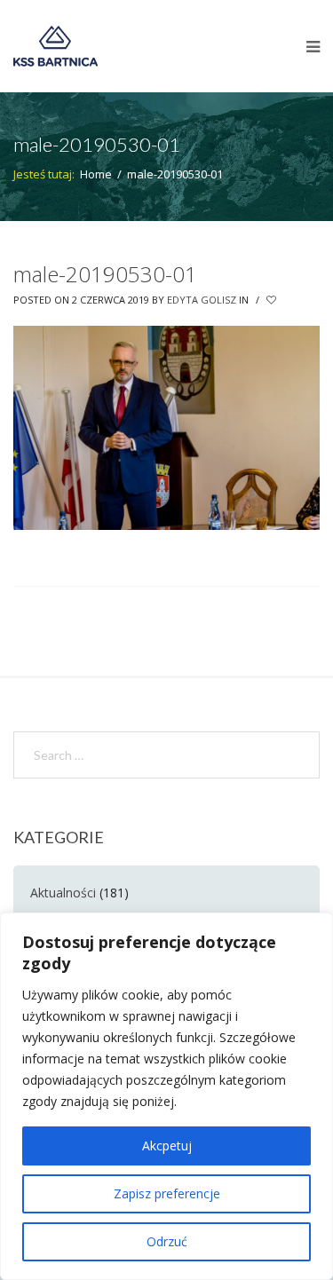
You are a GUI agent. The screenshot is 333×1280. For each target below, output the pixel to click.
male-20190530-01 (105, 273)
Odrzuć (167, 1241)
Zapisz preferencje (167, 1193)
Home (96, 174)
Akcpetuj (167, 1145)
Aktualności (63, 892)
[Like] (272, 300)
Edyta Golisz (201, 299)
